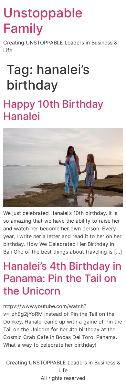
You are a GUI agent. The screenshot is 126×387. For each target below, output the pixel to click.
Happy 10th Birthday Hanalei (53, 110)
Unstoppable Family (43, 20)
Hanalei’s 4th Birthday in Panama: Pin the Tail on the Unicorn (62, 278)
